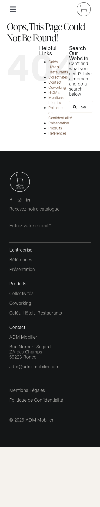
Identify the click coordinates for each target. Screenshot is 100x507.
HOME (54, 92)
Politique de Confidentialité (36, 400)
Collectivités (58, 77)
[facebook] (11, 200)
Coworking (57, 87)
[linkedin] (28, 200)
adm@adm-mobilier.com (34, 366)
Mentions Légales (55, 100)
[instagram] (19, 200)
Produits (55, 128)
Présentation (58, 122)
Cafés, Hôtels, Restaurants (58, 66)
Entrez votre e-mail (30, 225)
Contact (54, 82)
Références (57, 133)
